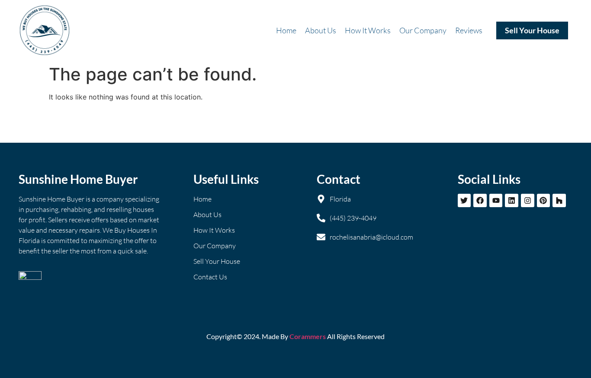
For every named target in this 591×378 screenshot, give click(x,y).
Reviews (468, 30)
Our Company (422, 30)
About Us (320, 30)
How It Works (368, 30)
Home (286, 30)
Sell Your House (532, 30)
